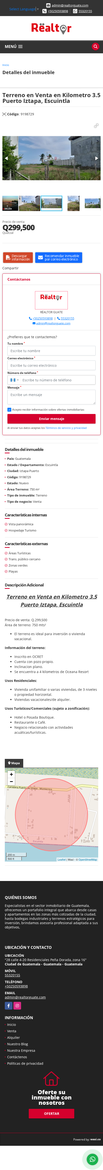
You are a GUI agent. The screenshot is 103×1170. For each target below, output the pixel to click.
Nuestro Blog (17, 1044)
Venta (11, 1031)
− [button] (11, 782)
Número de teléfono (22, 373)
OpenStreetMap (88, 859)
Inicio (5, 65)
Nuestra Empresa (21, 1050)
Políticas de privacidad (25, 1063)
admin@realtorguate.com (70, 5)
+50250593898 (58, 11)
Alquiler (13, 1037)
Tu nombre (16, 344)
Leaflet (62, 859)
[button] (96, 126)
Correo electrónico (21, 358)
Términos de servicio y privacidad (66, 428)
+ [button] (11, 774)
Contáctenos (17, 1057)
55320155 (85, 11)
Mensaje (14, 387)
